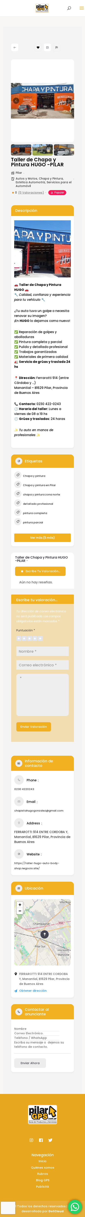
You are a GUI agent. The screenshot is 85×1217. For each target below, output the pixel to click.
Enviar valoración (33, 727)
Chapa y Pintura (51, 178)
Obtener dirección (33, 991)
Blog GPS (42, 1180)
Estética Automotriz (30, 182)
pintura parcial (32, 522)
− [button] (20, 911)
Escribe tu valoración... (43, 571)
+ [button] (20, 904)
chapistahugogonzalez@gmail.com (38, 811)
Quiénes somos (42, 1167)
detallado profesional (37, 504)
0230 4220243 (24, 789)
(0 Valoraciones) (31, 192)
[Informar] (56, 47)
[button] (16, 101)
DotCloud (56, 1211)
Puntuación (25, 630)
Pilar (19, 173)
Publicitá (42, 1187)
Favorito (38, 47)
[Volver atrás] (15, 47)
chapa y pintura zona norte (41, 494)
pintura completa (34, 513)
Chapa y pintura (33, 476)
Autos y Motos (26, 178)
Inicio (42, 1161)
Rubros (42, 1174)
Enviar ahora (30, 1063)
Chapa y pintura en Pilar (39, 485)
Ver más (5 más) (42, 538)
